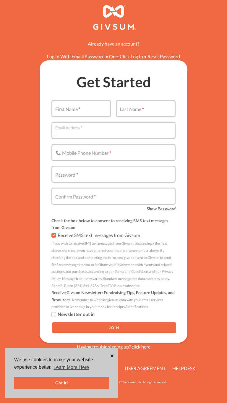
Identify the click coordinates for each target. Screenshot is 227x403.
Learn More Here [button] (71, 367)
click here (141, 346)
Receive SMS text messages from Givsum (99, 235)
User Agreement (145, 368)
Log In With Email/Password (76, 56)
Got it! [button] (61, 383)
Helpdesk (184, 368)
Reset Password (163, 56)
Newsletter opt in (76, 314)
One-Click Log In (126, 56)
